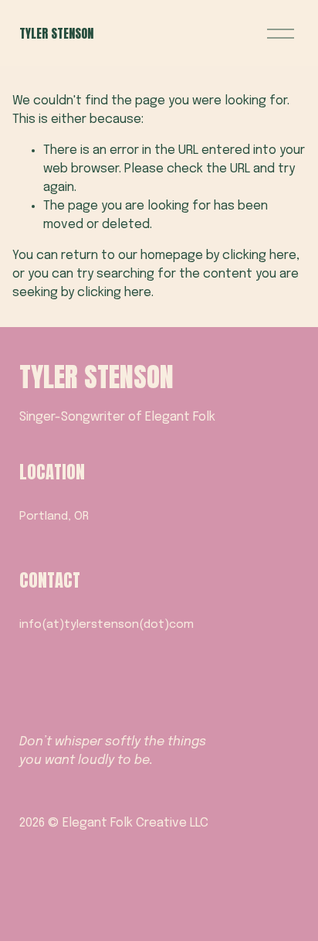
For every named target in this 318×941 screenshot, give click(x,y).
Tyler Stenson (56, 33)
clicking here (259, 255)
